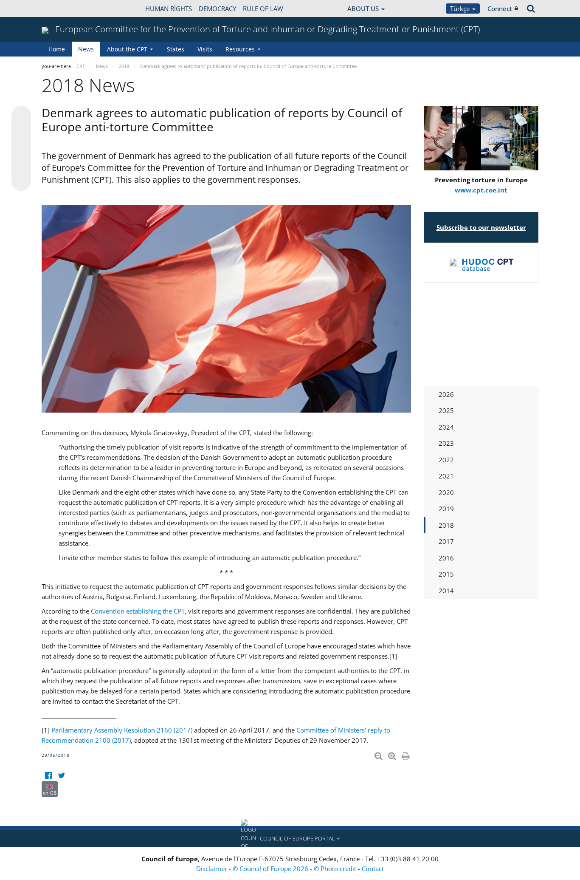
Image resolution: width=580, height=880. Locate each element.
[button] (290, 838)
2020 (446, 492)
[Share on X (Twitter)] (21, 132)
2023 (446, 443)
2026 (446, 394)
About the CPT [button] (127, 49)
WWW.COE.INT (63, 8)
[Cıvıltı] (61, 775)
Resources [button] (240, 49)
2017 (446, 541)
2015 (446, 574)
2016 (446, 558)
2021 (446, 476)
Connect (499, 8)
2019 (446, 508)
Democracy (217, 8)
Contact (373, 868)
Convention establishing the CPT (138, 611)
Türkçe (460, 8)
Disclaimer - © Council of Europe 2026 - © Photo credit (277, 868)
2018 (446, 525)
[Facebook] (48, 775)
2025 (446, 410)
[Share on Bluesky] (21, 116)
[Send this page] (21, 181)
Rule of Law (263, 8)
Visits (204, 49)
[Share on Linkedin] (21, 164)
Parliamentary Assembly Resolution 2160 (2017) (121, 730)
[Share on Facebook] (21, 148)
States (175, 49)
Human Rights (168, 8)
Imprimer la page (406, 754)
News (86, 49)
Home (56, 49)
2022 (446, 460)
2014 (446, 590)
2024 (446, 427)
